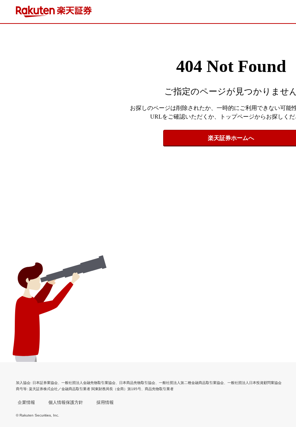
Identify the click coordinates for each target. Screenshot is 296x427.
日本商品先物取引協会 (137, 383)
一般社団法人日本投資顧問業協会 (254, 383)
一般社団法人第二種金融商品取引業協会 (191, 383)
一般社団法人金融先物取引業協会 (88, 383)
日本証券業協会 (45, 383)
